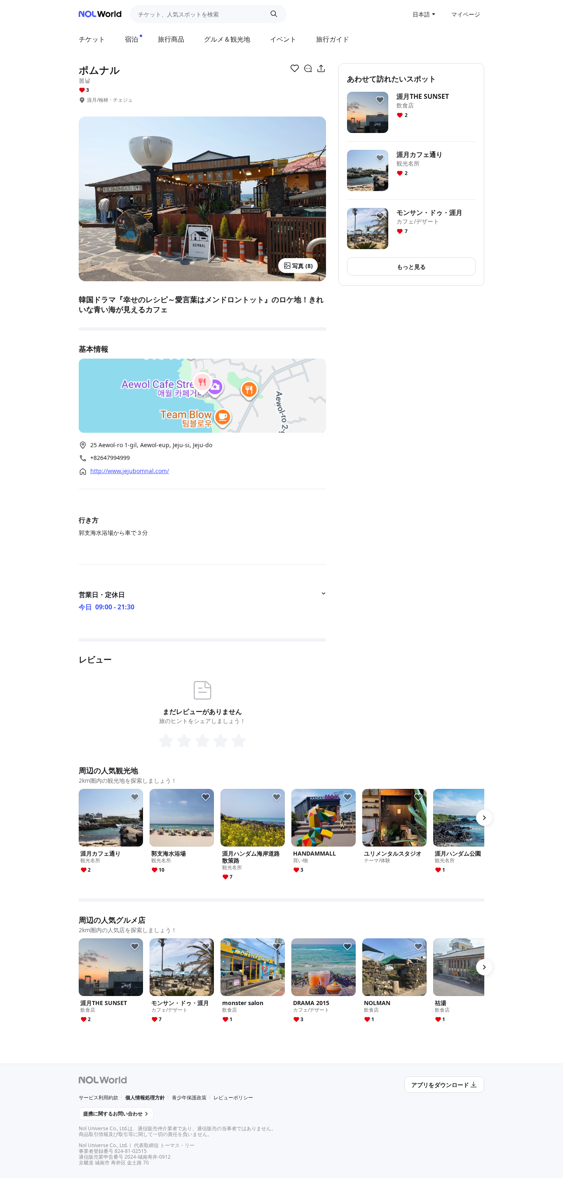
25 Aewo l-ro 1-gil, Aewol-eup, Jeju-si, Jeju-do (151, 445)
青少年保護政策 (189, 1097)
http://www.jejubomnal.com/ (129, 471)
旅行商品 (171, 39)
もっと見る (411, 267)
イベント (283, 39)
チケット (92, 39)
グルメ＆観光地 (227, 39)
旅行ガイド (332, 39)
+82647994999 (110, 458)
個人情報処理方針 (145, 1097)
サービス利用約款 (98, 1097)
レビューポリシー (233, 1097)
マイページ (465, 14)
